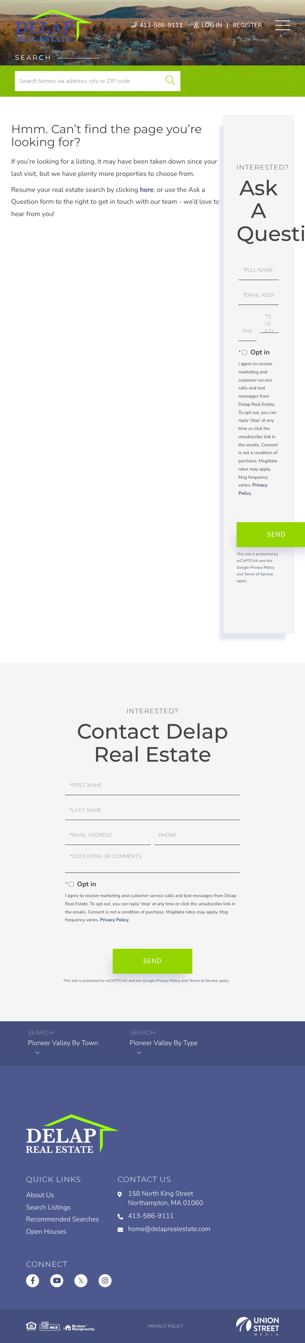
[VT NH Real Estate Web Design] (257, 1326)
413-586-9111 (160, 25)
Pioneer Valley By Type (163, 1043)
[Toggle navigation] (282, 25)
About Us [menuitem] (40, 1195)
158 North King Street (165, 1198)
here (147, 190)
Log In (211, 25)
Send (152, 961)
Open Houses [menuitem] (46, 1231)
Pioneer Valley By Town (63, 1043)
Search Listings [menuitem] (48, 1207)
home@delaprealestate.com (169, 1229)
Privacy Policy (262, 567)
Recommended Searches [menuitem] (62, 1219)
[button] (170, 81)
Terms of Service (258, 574)
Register (247, 25)
